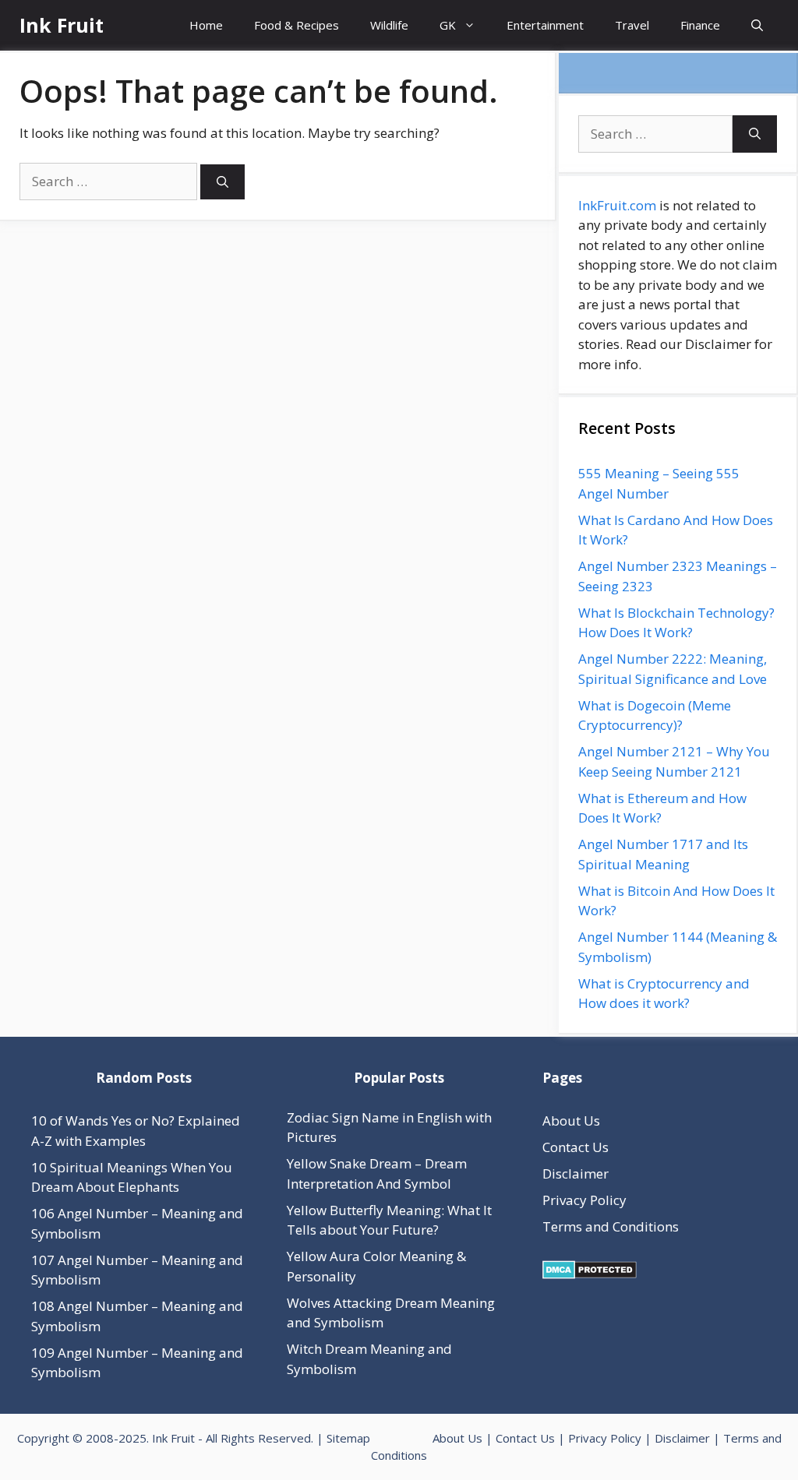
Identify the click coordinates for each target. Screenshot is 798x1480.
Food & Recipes (296, 25)
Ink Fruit (61, 25)
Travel (632, 25)
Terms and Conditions (610, 1226)
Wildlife (389, 25)
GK (448, 25)
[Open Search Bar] (757, 25)
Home (206, 25)
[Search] (222, 181)
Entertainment (545, 25)
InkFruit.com (617, 205)
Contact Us (575, 1147)
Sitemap (348, 1438)
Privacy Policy (584, 1200)
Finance (700, 25)
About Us (571, 1120)
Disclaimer (575, 1173)
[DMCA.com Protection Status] (589, 1274)
